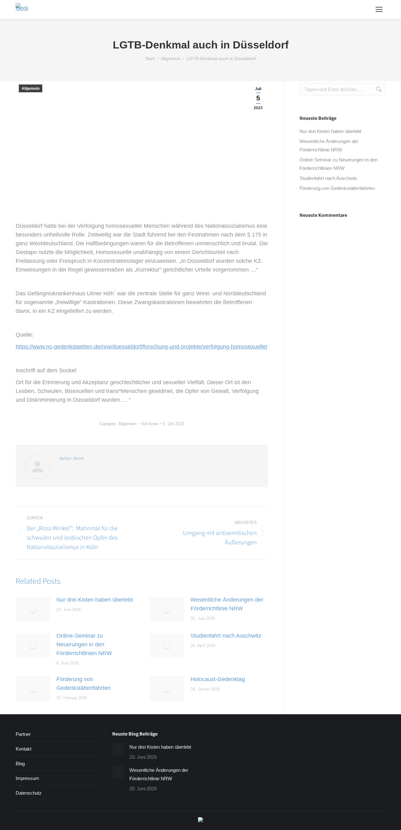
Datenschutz (29, 793)
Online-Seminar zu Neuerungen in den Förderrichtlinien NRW (84, 644)
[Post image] (33, 609)
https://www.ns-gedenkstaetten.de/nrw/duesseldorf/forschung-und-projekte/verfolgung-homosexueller (142, 347)
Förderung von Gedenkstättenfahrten (83, 683)
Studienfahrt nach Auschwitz (225, 636)
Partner (23, 734)
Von (149, 423)
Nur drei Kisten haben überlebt (94, 600)
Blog (20, 763)
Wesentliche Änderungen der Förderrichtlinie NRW (226, 604)
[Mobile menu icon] (379, 9)
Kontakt (23, 748)
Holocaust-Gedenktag (217, 679)
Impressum (27, 778)
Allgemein (30, 88)
